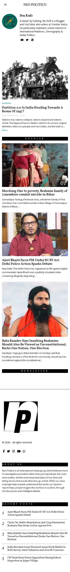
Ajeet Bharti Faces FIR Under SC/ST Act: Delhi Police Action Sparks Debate (30, 262)
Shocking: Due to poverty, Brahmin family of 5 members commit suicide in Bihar (35, 193)
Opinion (6, 103)
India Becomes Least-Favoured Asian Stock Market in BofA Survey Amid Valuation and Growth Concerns (36, 549)
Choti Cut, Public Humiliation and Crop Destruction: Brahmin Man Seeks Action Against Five (36, 524)
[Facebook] (4, 451)
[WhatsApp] (24, 451)
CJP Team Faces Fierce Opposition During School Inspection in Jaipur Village (34, 559)
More (4, 130)
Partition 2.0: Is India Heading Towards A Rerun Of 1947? (32, 110)
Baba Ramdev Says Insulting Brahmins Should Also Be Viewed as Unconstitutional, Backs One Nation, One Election (34, 344)
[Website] (32, 40)
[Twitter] (27, 40)
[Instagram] (13, 451)
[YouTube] (22, 40)
